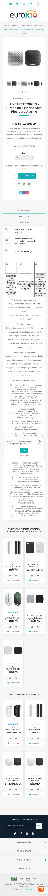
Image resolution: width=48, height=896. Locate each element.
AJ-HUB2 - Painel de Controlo (13, 779)
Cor (23, 153)
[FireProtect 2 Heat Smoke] (13, 650)
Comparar (24, 184)
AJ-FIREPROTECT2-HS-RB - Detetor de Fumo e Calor (13, 670)
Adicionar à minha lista (16, 576)
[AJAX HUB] (35, 762)
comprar (28, 176)
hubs (20, 396)
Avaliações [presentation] (24, 217)
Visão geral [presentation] (24, 211)
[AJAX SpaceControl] (13, 599)
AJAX (32, 99)
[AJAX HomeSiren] (35, 599)
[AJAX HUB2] (13, 762)
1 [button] (22, 92)
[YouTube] (27, 833)
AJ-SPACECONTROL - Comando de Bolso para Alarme (13, 619)
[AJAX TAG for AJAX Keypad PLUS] (35, 547)
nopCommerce (29, 889)
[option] (11, 83)
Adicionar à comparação (10, 576)
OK (24, 450)
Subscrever (39, 826)
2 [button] (25, 92)
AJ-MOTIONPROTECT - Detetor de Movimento (13, 730)
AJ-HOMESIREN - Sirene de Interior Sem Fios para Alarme (35, 619)
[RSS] (33, 833)
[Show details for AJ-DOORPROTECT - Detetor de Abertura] (13, 547)
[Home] (5, 26)
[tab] (24, 211)
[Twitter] (15, 833)
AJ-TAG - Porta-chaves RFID (35, 565)
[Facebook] (21, 833)
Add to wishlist (18, 184)
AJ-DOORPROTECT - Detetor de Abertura (13, 566)
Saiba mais (24, 455)
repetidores (28, 396)
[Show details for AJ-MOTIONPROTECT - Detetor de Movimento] (13, 710)
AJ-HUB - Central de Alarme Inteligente (35, 780)
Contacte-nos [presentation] (24, 223)
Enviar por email (29, 184)
